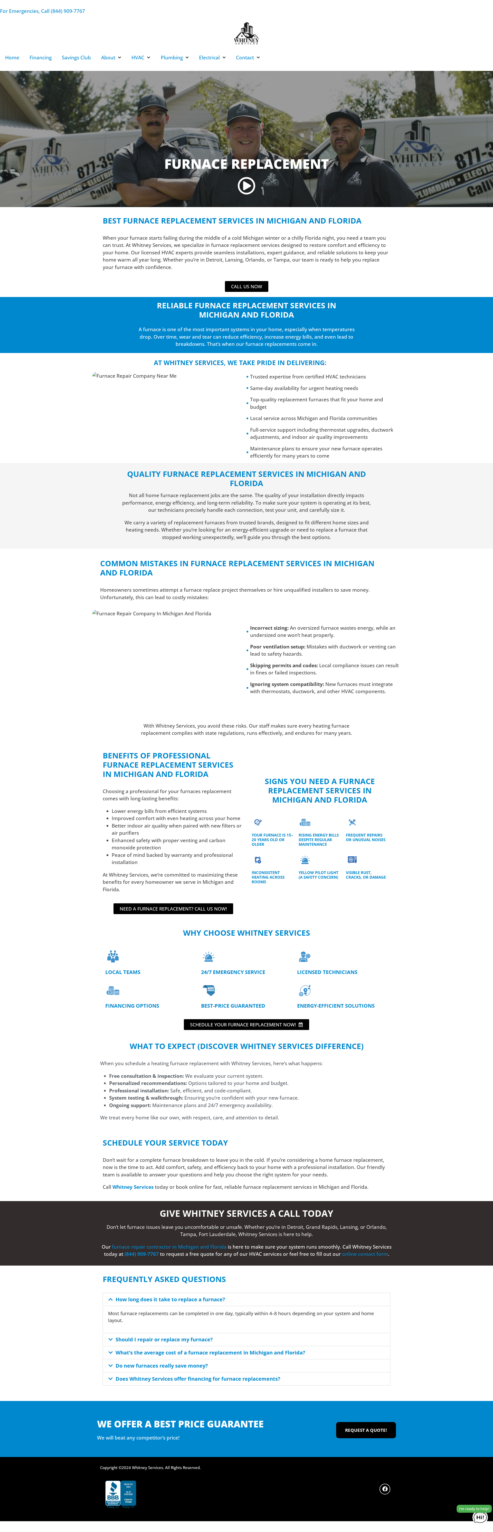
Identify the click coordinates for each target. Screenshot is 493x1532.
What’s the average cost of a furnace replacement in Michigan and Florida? (210, 1352)
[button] (246, 1299)
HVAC (137, 57)
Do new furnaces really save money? (162, 1365)
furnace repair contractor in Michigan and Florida (169, 1246)
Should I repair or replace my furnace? (164, 1339)
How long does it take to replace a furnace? (170, 1299)
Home (12, 57)
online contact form (365, 1254)
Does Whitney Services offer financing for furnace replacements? (198, 1378)
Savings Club (76, 57)
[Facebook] (385, 1489)
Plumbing (172, 57)
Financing (41, 57)
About (108, 57)
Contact (245, 57)
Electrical (209, 57)
